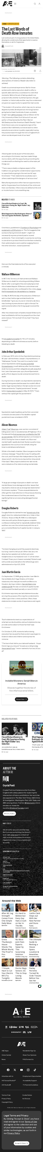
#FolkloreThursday (16, 808)
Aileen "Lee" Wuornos (10, 429)
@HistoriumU (30, 803)
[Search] (35, 4)
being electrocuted (14, 391)
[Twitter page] (15, 1070)
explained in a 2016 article (11, 230)
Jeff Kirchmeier (16, 115)
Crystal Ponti (6, 862)
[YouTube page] (21, 1070)
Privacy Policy (13, 1133)
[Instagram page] (28, 1070)
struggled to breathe (12, 339)
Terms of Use (31, 1121)
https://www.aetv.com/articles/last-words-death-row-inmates (16, 871)
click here (14, 835)
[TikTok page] (35, 1070)
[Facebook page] (8, 1070)
